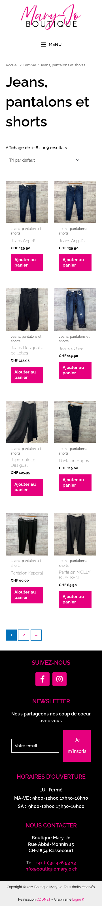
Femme (29, 65)
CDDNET (43, 899)
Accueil (12, 65)
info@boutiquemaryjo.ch (51, 869)
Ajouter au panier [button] (25, 262)
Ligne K (78, 899)
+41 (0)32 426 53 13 (56, 862)
